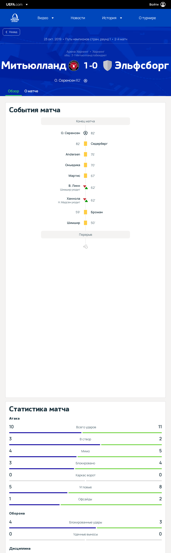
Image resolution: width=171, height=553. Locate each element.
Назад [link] (13, 32)
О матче (31, 91)
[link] (78, 18)
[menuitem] (49, 18)
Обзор (13, 91)
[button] (46, 18)
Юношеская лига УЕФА (14, 18)
